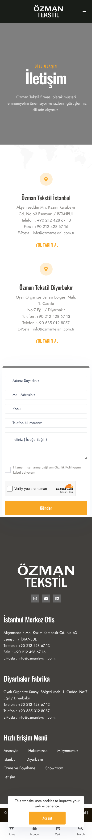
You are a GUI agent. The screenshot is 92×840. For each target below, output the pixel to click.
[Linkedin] (57, 598)
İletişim (9, 777)
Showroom (54, 768)
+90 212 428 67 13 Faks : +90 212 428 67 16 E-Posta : (44, 226)
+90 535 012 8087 (53, 323)
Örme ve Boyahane (19, 768)
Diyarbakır (34, 759)
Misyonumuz (67, 750)
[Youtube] (46, 598)
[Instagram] (35, 598)
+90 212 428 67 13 (53, 316)
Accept (47, 818)
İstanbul (10, 759)
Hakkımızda (37, 750)
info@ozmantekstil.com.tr (53, 233)
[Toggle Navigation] (73, 11)
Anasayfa (11, 750)
